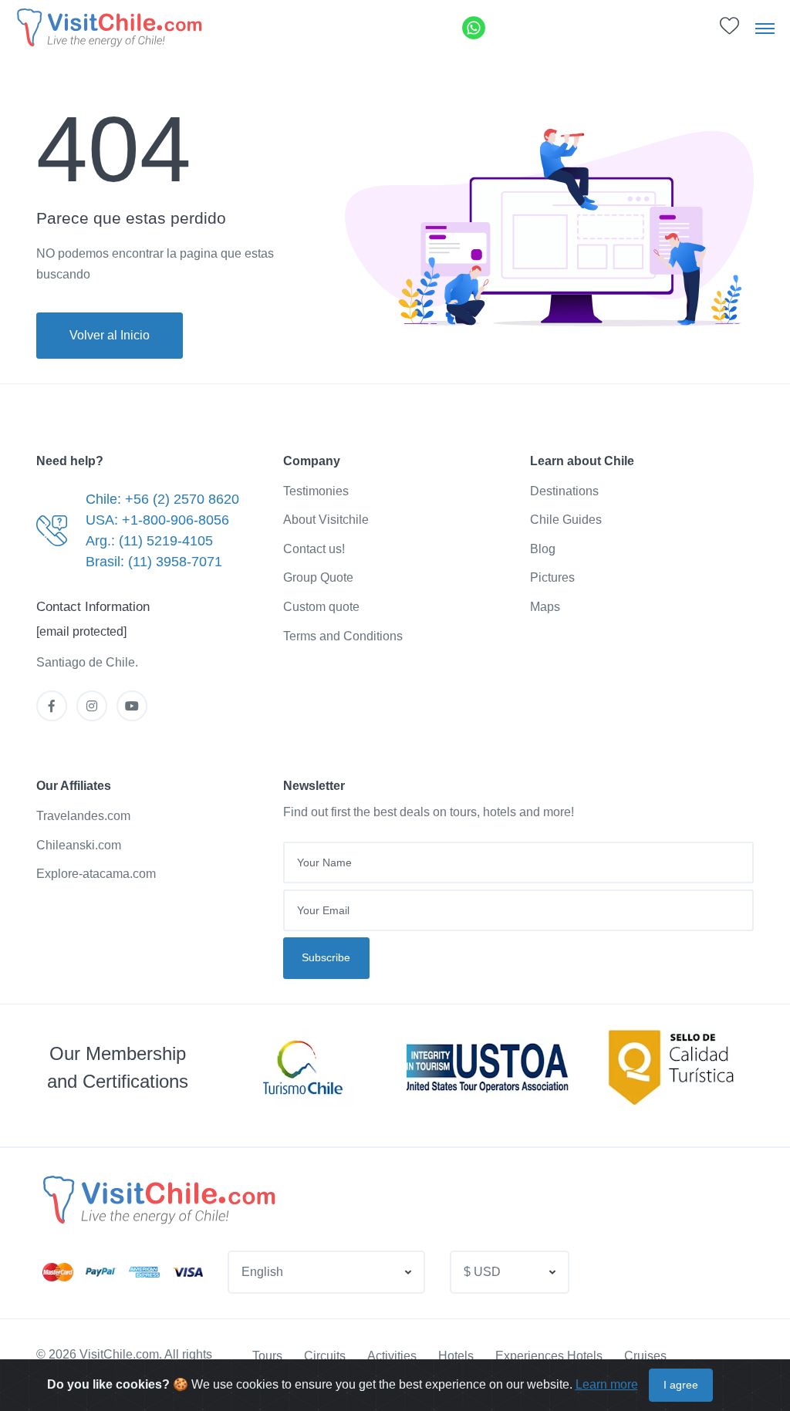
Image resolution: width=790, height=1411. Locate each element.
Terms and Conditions (343, 636)
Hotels (456, 1355)
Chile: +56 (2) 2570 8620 (162, 499)
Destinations (564, 491)
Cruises (645, 1355)
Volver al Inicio (109, 335)
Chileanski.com (78, 845)
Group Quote (318, 577)
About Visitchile (326, 519)
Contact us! (314, 548)
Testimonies (316, 491)
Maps (545, 606)
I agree (680, 1385)
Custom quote (321, 606)
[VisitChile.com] (157, 1200)
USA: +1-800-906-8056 (157, 520)
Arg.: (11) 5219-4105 (149, 541)
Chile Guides (566, 519)
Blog (542, 548)
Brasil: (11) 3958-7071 (154, 561)
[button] (729, 30)
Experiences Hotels (549, 1355)
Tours (267, 1355)
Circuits (325, 1355)
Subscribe (326, 957)
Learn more (607, 1384)
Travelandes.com (83, 815)
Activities (392, 1355)
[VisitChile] (108, 27)
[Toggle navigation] (764, 28)
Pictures (552, 577)
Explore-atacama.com (96, 873)
